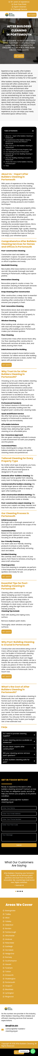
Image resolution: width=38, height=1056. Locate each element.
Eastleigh (9, 946)
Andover (8, 939)
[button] (15, 891)
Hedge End (9, 953)
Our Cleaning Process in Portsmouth (17, 152)
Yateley (8, 921)
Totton (8, 971)
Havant (8, 964)
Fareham (9, 968)
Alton (7, 918)
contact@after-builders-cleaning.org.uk (16, 1030)
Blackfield (9, 989)
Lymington (9, 993)
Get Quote (32, 15)
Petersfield (9, 943)
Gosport (8, 986)
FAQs (7, 166)
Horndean (9, 950)
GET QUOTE (19, 56)
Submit (19, 845)
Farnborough (10, 932)
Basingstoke (10, 910)
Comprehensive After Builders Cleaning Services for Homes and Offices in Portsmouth (18, 141)
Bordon (8, 928)
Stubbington (10, 979)
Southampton (11, 961)
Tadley (8, 914)
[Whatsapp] (32, 1051)
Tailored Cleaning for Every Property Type (19, 150)
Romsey (8, 957)
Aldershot (9, 925)
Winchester (10, 935)
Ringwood (9, 996)
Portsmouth (10, 982)
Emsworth (9, 975)
